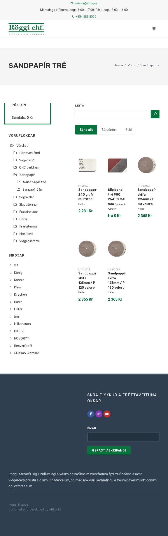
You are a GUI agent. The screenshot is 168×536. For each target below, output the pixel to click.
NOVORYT (21, 338)
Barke (18, 302)
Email (92, 428)
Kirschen (20, 294)
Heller (18, 309)
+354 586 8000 (85, 16)
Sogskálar (26, 197)
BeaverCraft (23, 346)
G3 (16, 265)
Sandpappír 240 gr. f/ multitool (87, 194)
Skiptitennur (28, 205)
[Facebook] (90, 413)
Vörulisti (22, 146)
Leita (79, 105)
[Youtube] (106, 413)
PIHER (19, 331)
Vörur (132, 65)
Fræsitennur (28, 226)
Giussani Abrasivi (26, 353)
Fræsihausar (28, 212)
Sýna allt (86, 130)
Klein (17, 287)
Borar (23, 219)
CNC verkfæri (29, 167)
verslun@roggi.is (86, 3)
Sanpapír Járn (33, 189)
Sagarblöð (26, 160)
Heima (118, 65)
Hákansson (22, 324)
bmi (16, 317)
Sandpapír (27, 175)
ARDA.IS (55, 509)
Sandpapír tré (34, 182)
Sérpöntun (109, 130)
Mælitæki (26, 234)
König (18, 273)
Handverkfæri (29, 153)
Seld (129, 130)
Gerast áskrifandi (109, 450)
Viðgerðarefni (29, 241)
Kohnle (19, 280)
